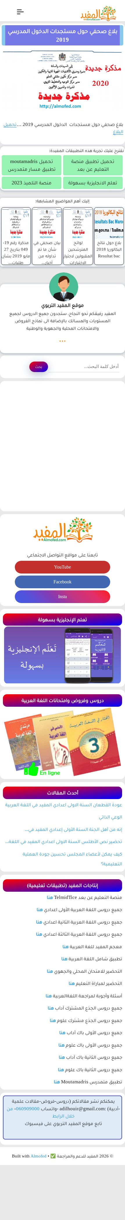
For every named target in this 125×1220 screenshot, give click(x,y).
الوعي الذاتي (110, 817)
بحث (38, 366)
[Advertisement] (62, 446)
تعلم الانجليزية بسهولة (92, 183)
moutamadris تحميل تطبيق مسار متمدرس (32, 165)
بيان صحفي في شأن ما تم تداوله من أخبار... (46, 252)
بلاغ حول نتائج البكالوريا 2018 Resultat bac (109, 249)
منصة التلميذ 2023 (31, 183)
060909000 (28, 1108)
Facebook (62, 581)
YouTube (62, 567)
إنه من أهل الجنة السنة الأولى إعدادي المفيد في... (73, 829)
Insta (62, 596)
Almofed (39, 1156)
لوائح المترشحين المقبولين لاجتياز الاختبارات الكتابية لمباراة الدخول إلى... (77, 259)
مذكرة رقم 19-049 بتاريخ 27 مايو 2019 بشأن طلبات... (15, 252)
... (62, 339)
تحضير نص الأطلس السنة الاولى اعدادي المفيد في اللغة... (63, 841)
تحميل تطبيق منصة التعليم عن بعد (92, 165)
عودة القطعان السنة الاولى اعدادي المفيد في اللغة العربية (63, 804)
